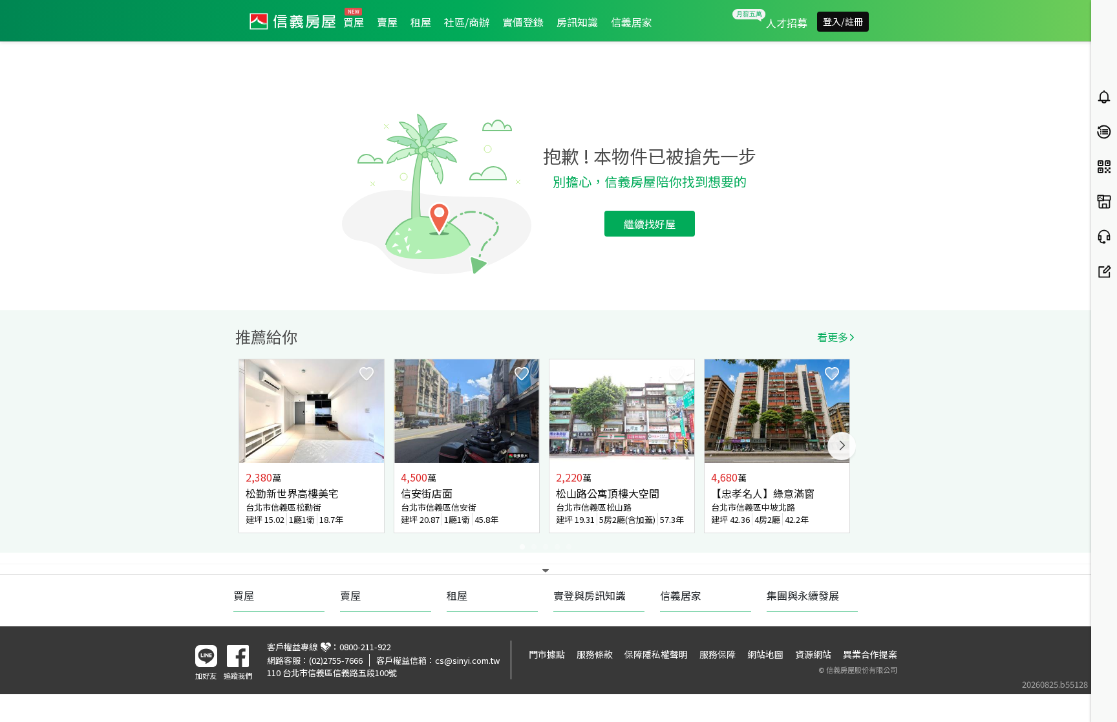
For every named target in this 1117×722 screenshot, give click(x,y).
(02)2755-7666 (336, 660)
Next (841, 446)
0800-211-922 (365, 647)
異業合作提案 (870, 654)
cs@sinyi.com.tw (467, 660)
